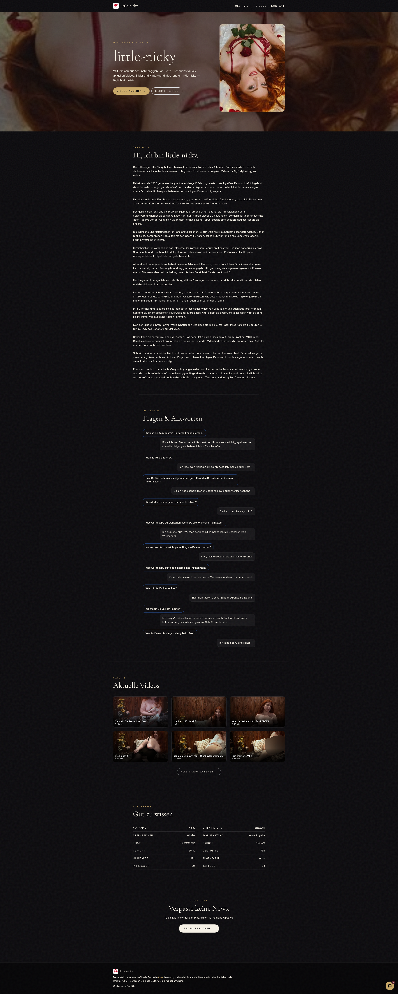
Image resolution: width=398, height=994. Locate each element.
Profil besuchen (199, 928)
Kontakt (278, 6)
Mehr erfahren (166, 91)
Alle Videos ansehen (199, 771)
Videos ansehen (131, 91)
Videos (261, 6)
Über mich (243, 6)
